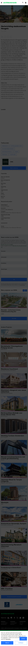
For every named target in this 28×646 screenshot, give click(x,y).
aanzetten (8, 639)
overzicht (5, 637)
